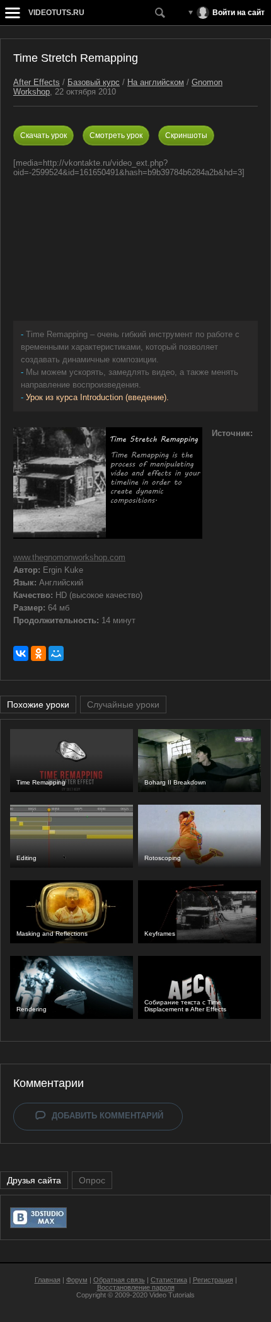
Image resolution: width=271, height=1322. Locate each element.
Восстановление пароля (136, 1287)
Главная (48, 1280)
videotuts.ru (56, 12)
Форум (77, 1280)
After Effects (36, 82)
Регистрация (213, 1280)
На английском (155, 82)
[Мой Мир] (56, 653)
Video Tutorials (172, 1295)
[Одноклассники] (38, 653)
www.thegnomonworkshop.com (69, 557)
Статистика (169, 1280)
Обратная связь (119, 1280)
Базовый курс (93, 82)
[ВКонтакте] (20, 653)
